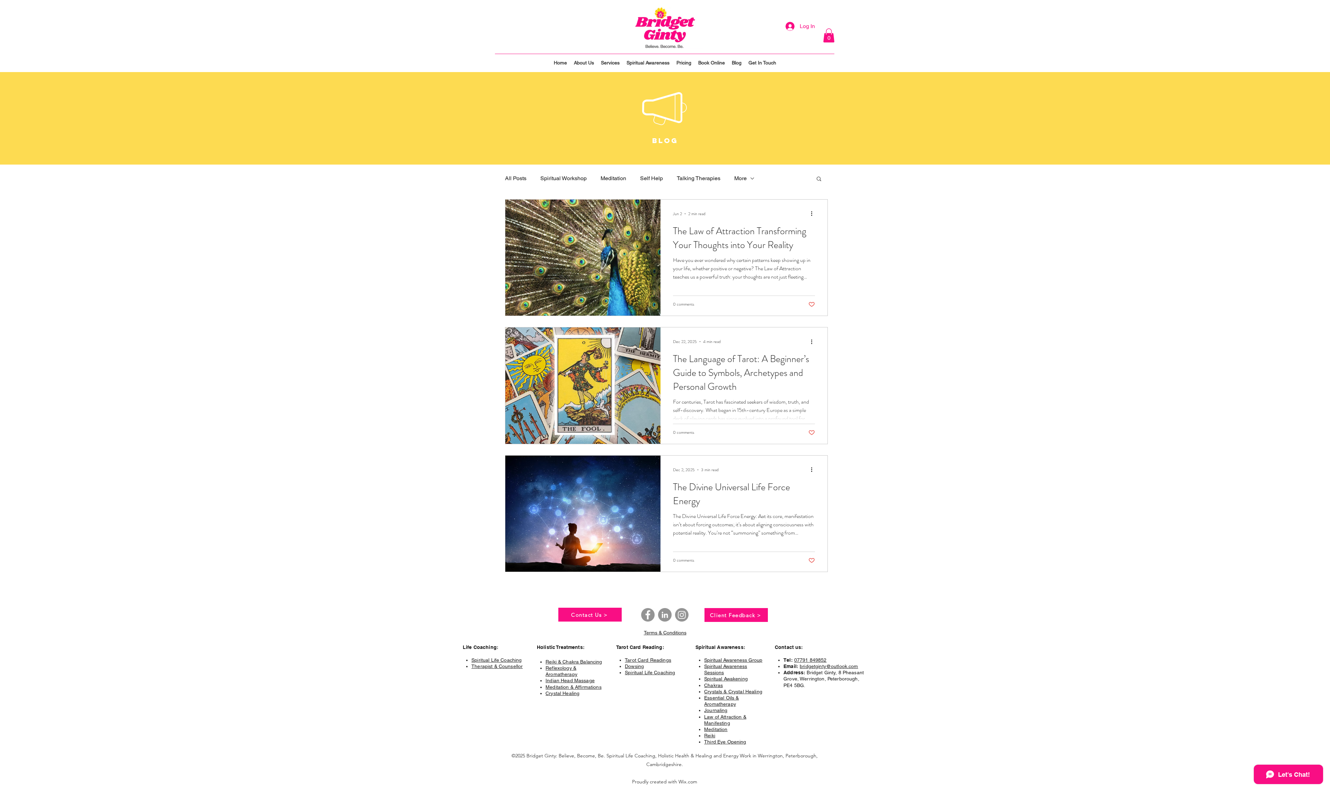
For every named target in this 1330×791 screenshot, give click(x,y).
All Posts (515, 178)
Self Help (651, 178)
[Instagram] (682, 615)
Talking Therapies (698, 178)
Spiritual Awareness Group (733, 660)
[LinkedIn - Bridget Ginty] (665, 615)
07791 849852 (810, 660)
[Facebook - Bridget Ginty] (648, 615)
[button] (829, 35)
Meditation (613, 178)
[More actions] (814, 214)
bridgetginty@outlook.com (829, 666)
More (740, 178)
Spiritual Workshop (563, 178)
